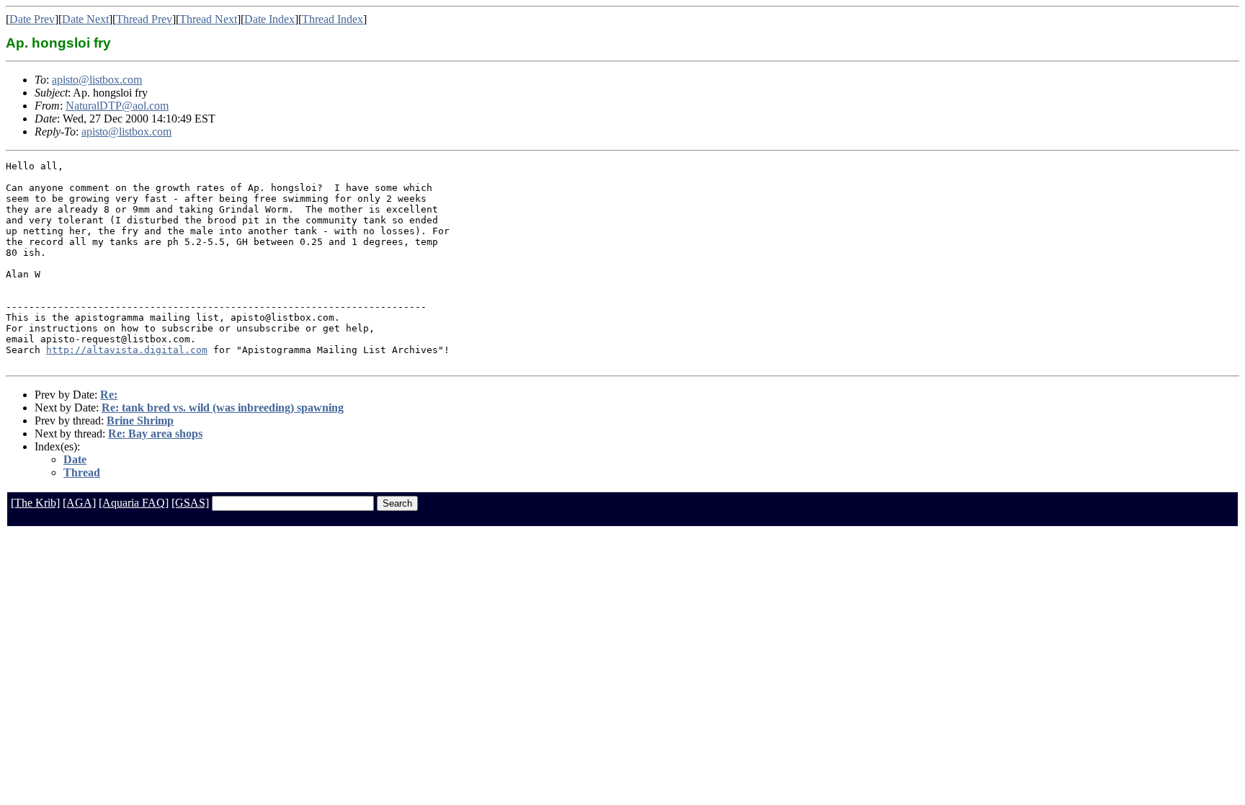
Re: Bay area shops (155, 433)
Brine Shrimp (140, 420)
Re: (108, 394)
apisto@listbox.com (97, 80)
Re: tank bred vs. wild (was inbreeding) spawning (223, 407)
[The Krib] (35, 503)
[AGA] (79, 503)
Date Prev (32, 19)
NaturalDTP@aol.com (117, 105)
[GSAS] (190, 503)
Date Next (85, 19)
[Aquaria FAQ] (134, 503)
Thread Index (332, 19)
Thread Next (208, 19)
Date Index (269, 19)
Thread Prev (144, 19)
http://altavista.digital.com (127, 349)
